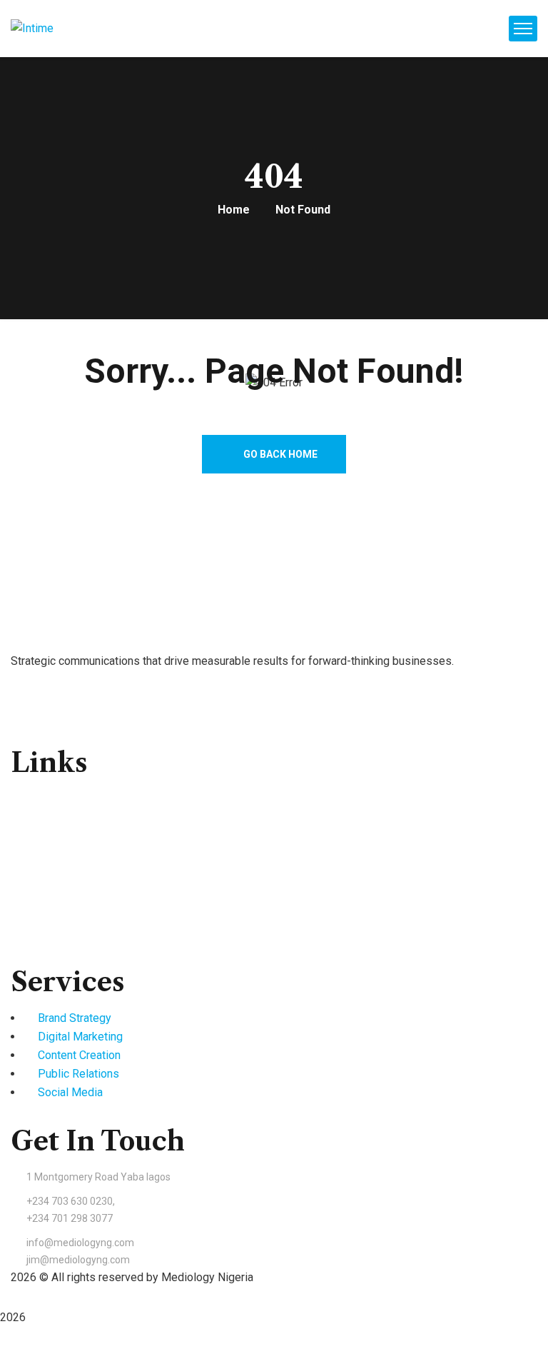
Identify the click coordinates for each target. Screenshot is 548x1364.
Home (234, 209)
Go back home (279, 454)
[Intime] (32, 29)
